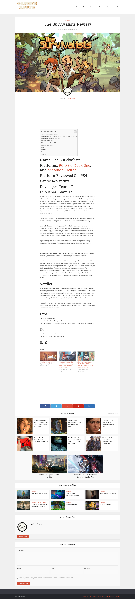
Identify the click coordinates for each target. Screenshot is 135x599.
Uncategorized (42, 502)
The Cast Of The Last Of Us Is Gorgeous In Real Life (108, 423)
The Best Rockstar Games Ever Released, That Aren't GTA (108, 440)
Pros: (44, 149)
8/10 (44, 154)
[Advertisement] (67, 116)
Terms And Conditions (108, 596)
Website (87, 569)
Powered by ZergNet (113, 413)
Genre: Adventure (48, 141)
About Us (117, 596)
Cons (44, 152)
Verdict (44, 147)
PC (61, 165)
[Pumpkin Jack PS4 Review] (48, 356)
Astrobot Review (71, 504)
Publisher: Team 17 (48, 145)
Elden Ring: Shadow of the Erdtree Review (39, 505)
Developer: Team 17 (49, 143)
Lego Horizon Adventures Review (72, 494)
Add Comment (62, 29)
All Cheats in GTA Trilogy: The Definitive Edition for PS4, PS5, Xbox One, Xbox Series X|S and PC (85, 364)
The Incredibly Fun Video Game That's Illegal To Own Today (75, 423)
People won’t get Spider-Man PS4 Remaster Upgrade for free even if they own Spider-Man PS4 (67, 364)
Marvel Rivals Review (39, 493)
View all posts (23, 536)
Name (19, 569)
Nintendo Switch (62, 170)
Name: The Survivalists (50, 134)
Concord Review (105, 504)
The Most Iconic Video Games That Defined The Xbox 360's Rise (74, 440)
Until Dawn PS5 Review (108, 493)
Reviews (93, 7)
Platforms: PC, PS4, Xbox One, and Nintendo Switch (59, 136)
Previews (110, 7)
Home (78, 7)
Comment (20, 550)
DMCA (90, 596)
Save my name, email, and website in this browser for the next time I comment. (46, 578)
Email (53, 569)
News (85, 7)
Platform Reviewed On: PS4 (51, 138)
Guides (101, 7)
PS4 (68, 165)
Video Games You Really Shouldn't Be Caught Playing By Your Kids (40, 423)
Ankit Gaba (73, 29)
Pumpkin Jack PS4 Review (47, 362)
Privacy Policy (97, 596)
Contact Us (85, 596)
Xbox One (81, 165)
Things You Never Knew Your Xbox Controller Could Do (41, 439)
